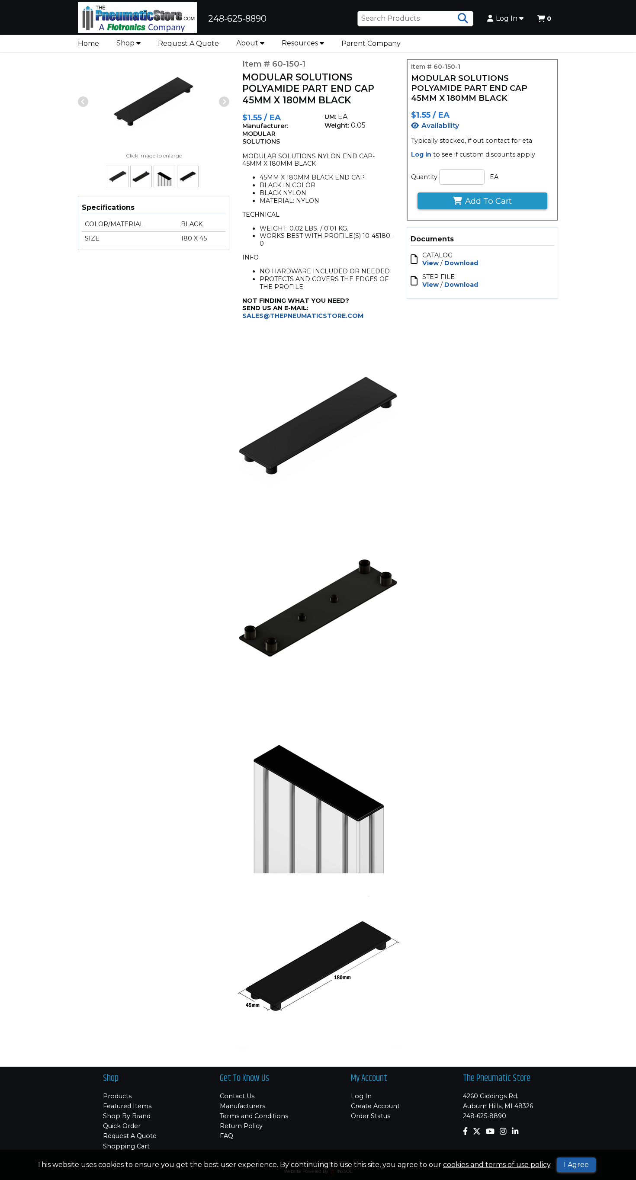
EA (494, 177)
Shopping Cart (126, 1146)
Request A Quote (188, 43)
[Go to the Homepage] (137, 18)
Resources (301, 43)
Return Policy (241, 1126)
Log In (507, 18)
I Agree (576, 1165)
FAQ (226, 1136)
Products (117, 1096)
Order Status (370, 1116)
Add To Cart (488, 201)
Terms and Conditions (254, 1116)
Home (88, 43)
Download (461, 263)
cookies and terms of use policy (496, 1165)
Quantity (424, 177)
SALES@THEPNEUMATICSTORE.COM (302, 316)
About (248, 43)
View (430, 263)
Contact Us (237, 1096)
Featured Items (127, 1106)
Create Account (375, 1106)
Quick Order (122, 1126)
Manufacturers (242, 1106)
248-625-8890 (484, 1116)
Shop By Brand (127, 1116)
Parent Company (371, 43)
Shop (126, 43)
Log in (421, 154)
